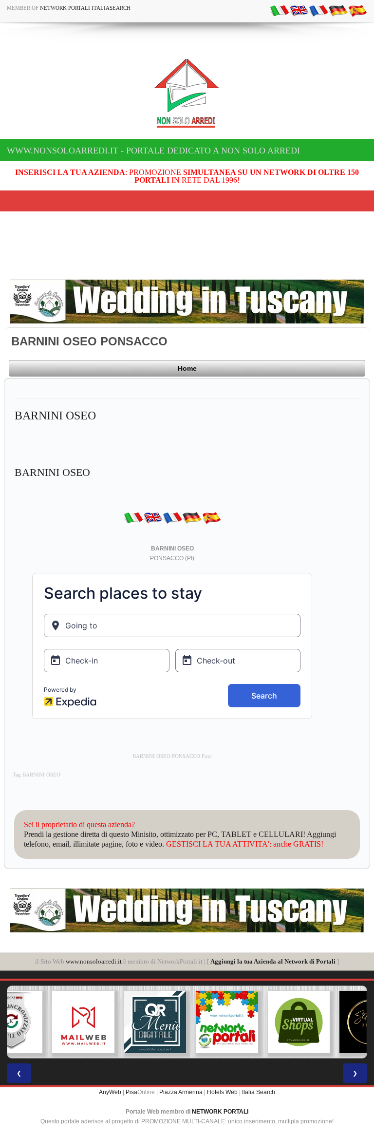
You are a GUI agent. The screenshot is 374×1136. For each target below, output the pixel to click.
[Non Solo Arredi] (187, 92)
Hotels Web (222, 1092)
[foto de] (338, 10)
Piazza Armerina (181, 1092)
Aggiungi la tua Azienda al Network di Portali (273, 961)
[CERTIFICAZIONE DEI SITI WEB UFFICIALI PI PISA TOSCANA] (330, 1022)
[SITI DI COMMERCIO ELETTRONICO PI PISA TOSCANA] (259, 1022)
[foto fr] (318, 10)
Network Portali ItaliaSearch (85, 8)
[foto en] (299, 10)
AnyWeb (110, 1092)
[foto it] (279, 10)
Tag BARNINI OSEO (36, 774)
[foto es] (357, 10)
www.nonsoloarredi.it (94, 961)
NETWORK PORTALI (220, 1111)
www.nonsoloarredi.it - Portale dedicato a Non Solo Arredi (153, 150)
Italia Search (258, 1092)
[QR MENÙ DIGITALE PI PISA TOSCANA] (115, 1022)
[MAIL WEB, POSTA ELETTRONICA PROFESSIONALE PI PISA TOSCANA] (43, 1022)
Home (187, 368)
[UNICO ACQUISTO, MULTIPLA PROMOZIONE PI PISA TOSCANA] (187, 1022)
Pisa (131, 1092)
